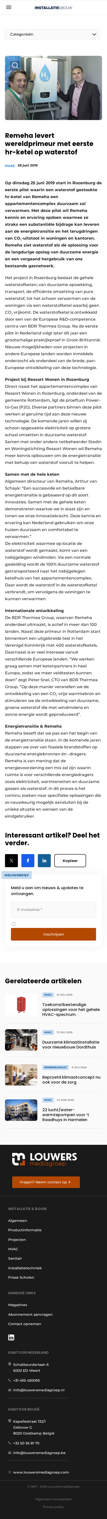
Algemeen (17, 1220)
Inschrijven (53, 934)
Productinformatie (25, 1230)
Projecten (17, 1239)
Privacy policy (53, 1507)
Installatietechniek (25, 1268)
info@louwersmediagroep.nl (38, 1390)
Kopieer (70, 860)
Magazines (17, 1305)
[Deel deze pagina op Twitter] (11, 860)
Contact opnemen (24, 1324)
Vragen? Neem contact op (43, 1182)
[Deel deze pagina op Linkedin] (44, 860)
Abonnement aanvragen (30, 1314)
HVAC (10, 166)
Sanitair (15, 1258)
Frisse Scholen (21, 1277)
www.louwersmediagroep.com (41, 1472)
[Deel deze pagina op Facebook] (27, 860)
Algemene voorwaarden (53, 1499)
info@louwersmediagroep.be (39, 1453)
